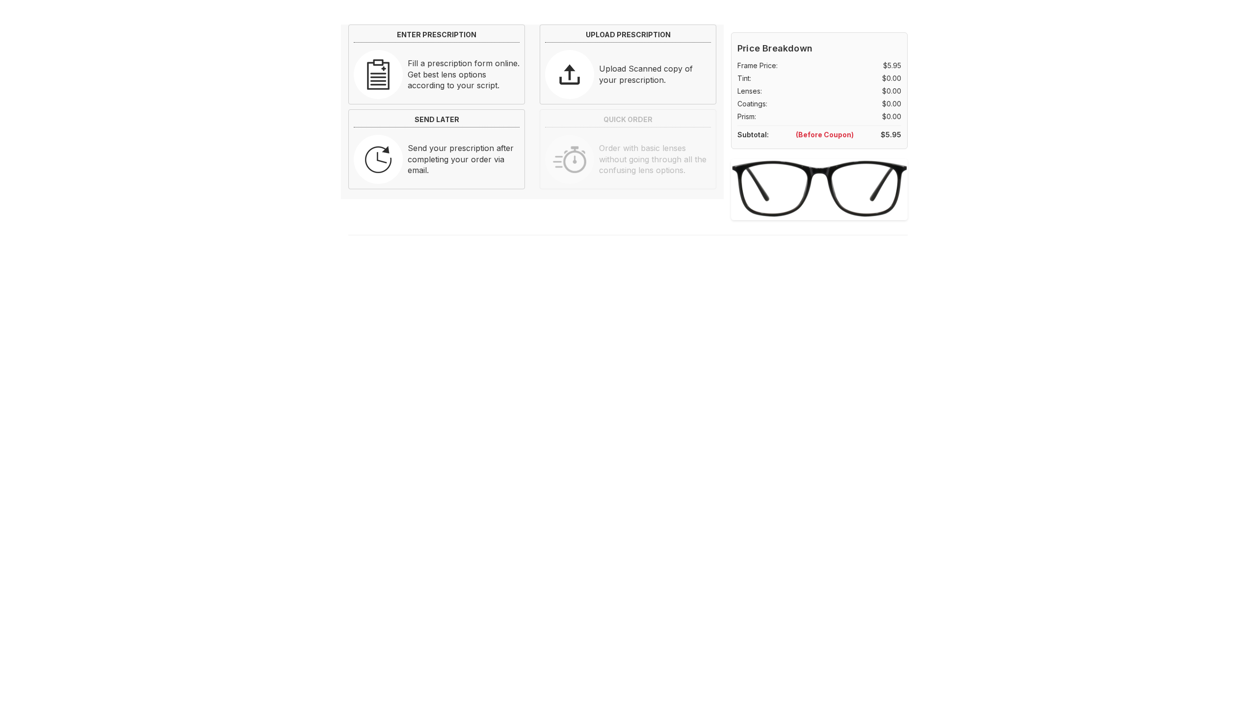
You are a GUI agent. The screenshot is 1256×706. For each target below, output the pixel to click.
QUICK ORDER (628, 119)
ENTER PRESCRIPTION (436, 34)
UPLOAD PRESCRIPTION (628, 34)
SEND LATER (437, 119)
